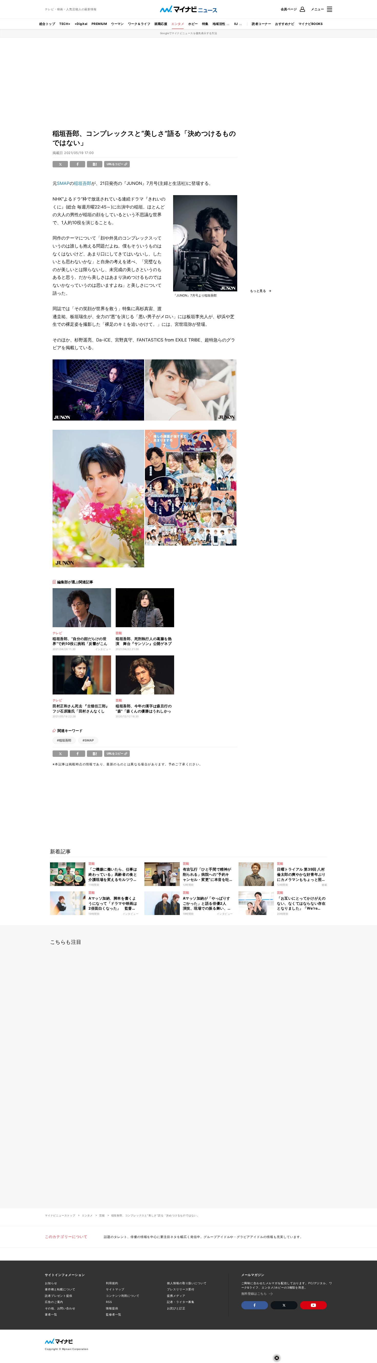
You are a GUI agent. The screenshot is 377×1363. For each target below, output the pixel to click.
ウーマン (117, 24)
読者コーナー (261, 24)
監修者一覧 (113, 1314)
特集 (205, 24)
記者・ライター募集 (180, 1302)
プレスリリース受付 (180, 1289)
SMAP (63, 183)
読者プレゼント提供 (58, 1296)
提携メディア (176, 1296)
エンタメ (177, 24)
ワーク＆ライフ (139, 24)
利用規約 (112, 1283)
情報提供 (112, 1308)
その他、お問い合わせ (60, 1308)
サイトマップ (115, 1289)
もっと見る (258, 290)
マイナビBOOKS (311, 24)
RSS (109, 1302)
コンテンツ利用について (123, 1296)
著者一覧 (51, 1314)
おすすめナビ (284, 24)
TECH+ (64, 24)
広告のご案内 (54, 1302)
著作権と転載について (60, 1289)
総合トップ (47, 24)
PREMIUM (99, 24)
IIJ (236, 24)
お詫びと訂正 (176, 1308)
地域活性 (219, 24)
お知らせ (51, 1283)
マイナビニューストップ (60, 1215)
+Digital (81, 24)
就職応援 (160, 24)
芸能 (102, 1215)
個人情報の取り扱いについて (186, 1283)
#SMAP (88, 740)
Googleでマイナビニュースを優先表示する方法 (188, 33)
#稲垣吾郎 (64, 740)
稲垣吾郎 (82, 183)
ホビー (193, 24)
